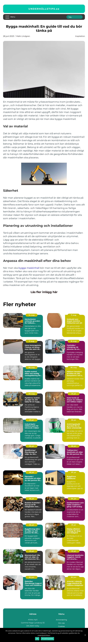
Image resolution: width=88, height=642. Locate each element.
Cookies (61, 626)
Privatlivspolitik (47, 638)
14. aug (31, 315)
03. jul (31, 525)
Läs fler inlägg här (44, 292)
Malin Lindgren (23, 36)
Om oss (61, 623)
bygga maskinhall (28, 268)
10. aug (73, 341)
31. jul (73, 394)
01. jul (73, 525)
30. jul (73, 420)
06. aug (73, 367)
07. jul (73, 472)
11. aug (73, 315)
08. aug (31, 367)
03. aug (32, 394)
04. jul (73, 499)
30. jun (31, 577)
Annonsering (61, 620)
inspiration (80, 36)
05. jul (31, 499)
